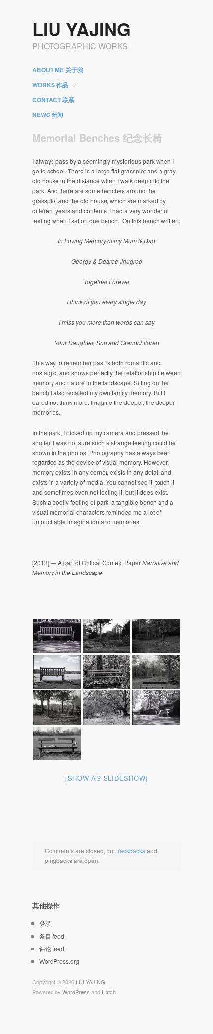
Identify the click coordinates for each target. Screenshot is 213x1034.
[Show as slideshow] (106, 778)
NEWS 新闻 (47, 114)
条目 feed (51, 936)
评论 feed (51, 948)
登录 (45, 923)
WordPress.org (59, 961)
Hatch (109, 992)
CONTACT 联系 (53, 100)
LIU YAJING (81, 29)
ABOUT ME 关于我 (57, 70)
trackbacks (130, 850)
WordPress (76, 992)
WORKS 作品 (50, 85)
